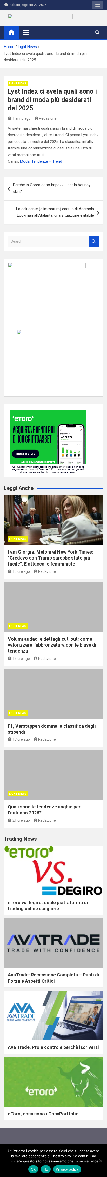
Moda (25, 161)
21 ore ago (21, 820)
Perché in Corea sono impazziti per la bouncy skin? (51, 188)
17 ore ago (21, 739)
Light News (17, 83)
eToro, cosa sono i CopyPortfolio (43, 1113)
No (45, 1169)
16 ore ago (21, 658)
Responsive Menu (97, 5)
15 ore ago (21, 571)
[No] (100, 1160)
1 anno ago (21, 118)
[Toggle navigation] (26, 32)
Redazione (48, 118)
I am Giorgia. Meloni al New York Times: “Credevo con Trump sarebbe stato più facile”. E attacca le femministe (50, 558)
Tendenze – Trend (46, 161)
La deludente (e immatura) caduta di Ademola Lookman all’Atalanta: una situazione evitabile (55, 212)
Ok (33, 1169)
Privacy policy (67, 1169)
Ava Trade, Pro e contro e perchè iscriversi (53, 1047)
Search (94, 241)
